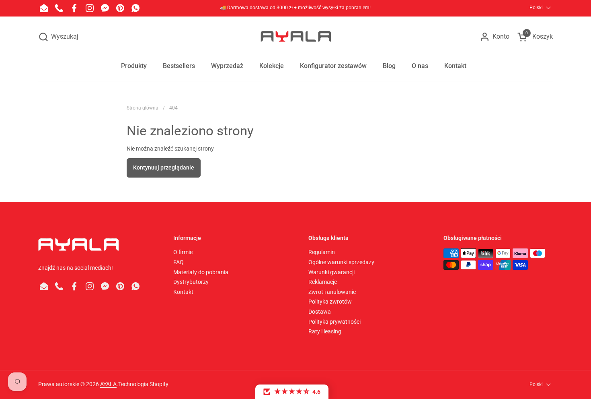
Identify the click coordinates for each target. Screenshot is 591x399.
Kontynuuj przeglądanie (163, 167)
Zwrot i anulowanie (332, 292)
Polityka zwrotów (330, 301)
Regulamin (321, 252)
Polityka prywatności (334, 321)
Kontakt (183, 292)
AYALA (108, 384)
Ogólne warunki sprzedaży (341, 262)
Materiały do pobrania (200, 272)
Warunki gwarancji (331, 272)
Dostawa (319, 311)
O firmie (183, 252)
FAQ (178, 262)
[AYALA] (295, 37)
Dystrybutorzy (191, 282)
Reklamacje (322, 282)
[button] (58, 37)
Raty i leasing (324, 331)
